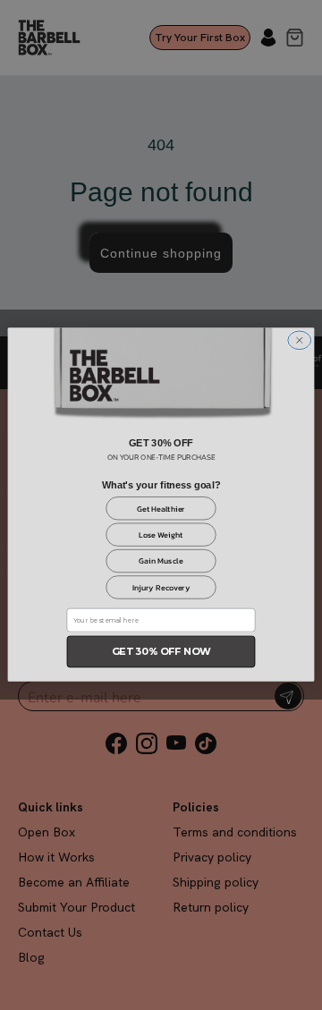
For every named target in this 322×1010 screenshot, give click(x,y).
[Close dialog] (299, 340)
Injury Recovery (161, 587)
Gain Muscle (160, 562)
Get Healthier (161, 509)
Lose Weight (161, 535)
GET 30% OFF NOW (161, 652)
